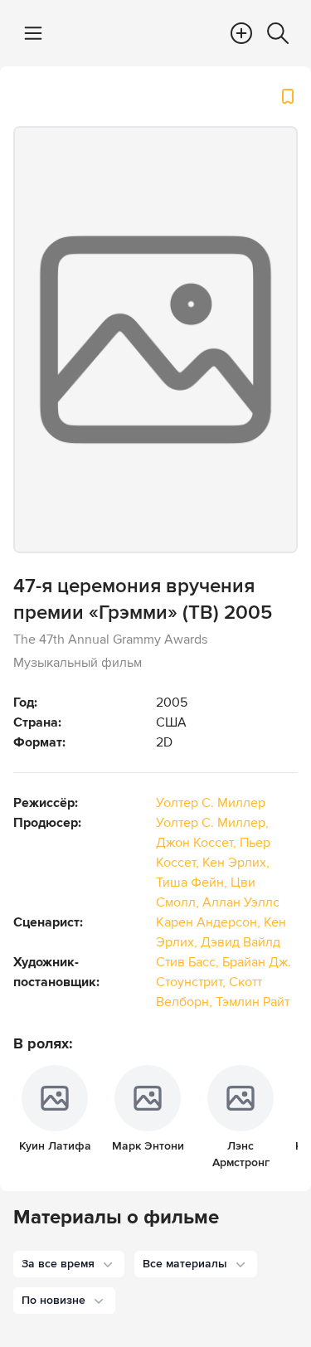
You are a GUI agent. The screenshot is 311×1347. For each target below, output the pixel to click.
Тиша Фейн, (193, 882)
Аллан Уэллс (240, 902)
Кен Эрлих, (236, 862)
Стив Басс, (189, 962)
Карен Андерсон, (210, 922)
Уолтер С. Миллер (210, 803)
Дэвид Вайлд (240, 942)
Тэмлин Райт (252, 1002)
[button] (68, 1264)
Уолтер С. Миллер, (212, 823)
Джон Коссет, (198, 842)
